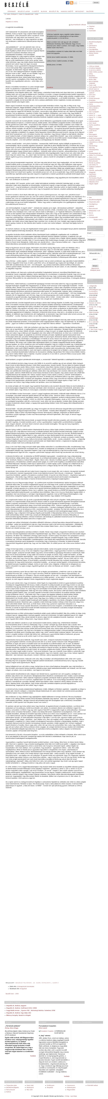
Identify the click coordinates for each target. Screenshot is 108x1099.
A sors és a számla (95, 70)
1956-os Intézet (94, 66)
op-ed (91, 151)
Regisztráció (95, 268)
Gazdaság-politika (94, 106)
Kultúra (91, 215)
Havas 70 (92, 113)
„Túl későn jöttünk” (13, 1026)
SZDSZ (91, 168)
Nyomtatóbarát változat (78, 24)
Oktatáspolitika (94, 149)
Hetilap (91, 28)
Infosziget (79, 11)
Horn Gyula (92, 123)
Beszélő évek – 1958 (31, 14)
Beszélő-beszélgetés (95, 42)
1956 (90, 44)
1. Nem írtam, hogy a (96, 329)
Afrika (91, 74)
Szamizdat (92, 30)
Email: (89, 233)
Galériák (90, 11)
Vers (90, 197)
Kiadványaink (71, 1087)
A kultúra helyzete (95, 68)
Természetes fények (95, 178)
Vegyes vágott (93, 183)
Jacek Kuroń (93, 130)
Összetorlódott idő (95, 153)
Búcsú (91, 213)
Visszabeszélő (93, 217)
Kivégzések (52, 30)
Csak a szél (92, 85)
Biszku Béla (92, 79)
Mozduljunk (30, 1087)
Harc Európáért (94, 111)
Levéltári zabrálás (94, 140)
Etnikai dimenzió (94, 98)
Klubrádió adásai (92, 1085)
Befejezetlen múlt (94, 211)
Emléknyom (50, 1085)
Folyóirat (91, 26)
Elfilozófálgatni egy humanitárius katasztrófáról (95, 291)
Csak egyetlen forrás (95, 87)
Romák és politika (94, 163)
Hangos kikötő (67, 11)
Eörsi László (43, 1028)
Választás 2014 (94, 182)
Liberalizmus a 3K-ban (96, 142)
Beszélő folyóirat (24, 983)
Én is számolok (93, 322)
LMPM (91, 144)
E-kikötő (35, 11)
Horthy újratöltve (94, 125)
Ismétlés (91, 325)
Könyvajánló (93, 134)
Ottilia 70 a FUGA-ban (96, 155)
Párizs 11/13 (93, 157)
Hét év (91, 119)
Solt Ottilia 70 (93, 165)
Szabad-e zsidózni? (95, 166)
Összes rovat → (98, 219)
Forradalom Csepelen (47, 1026)
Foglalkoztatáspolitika (96, 102)
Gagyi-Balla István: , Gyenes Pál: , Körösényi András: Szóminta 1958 (30, 1010)
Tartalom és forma (94, 303)
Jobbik (91, 132)
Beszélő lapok (24, 11)
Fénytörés (50, 1087)
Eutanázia (92, 100)
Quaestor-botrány (94, 159)
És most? (92, 96)
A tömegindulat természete (25, 986)
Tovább (49, 87)
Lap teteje (73, 1096)
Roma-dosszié (93, 161)
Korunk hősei (93, 136)
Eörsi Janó (92, 94)
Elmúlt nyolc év (94, 89)
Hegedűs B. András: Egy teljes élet (18, 1013)
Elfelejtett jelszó (95, 270)
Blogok (44, 11)
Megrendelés (71, 1089)
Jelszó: (95, 259)
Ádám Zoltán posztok (96, 72)
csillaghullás (93, 286)
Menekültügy (93, 146)
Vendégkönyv (93, 204)
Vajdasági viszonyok (95, 51)
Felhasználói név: (95, 253)
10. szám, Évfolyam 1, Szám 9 (14, 14)
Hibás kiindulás (94, 312)
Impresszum (71, 1085)
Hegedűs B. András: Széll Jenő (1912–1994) (21, 1008)
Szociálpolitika (93, 49)
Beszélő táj (54, 11)
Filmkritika (92, 47)
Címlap (67, 1096)
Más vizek (30, 1089)
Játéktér (91, 206)
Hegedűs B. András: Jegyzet (16, 1005)
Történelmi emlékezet (96, 180)
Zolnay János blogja (11, 1028)
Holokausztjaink (94, 121)
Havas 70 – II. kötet (95, 117)
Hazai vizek (30, 1085)
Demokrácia (93, 45)
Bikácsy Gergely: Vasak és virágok (18, 1015)
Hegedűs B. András (12, 21)
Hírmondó (12, 11)
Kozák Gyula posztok (95, 138)
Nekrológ (92, 147)
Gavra (91, 104)
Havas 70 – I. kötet (95, 115)
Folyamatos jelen (94, 202)
